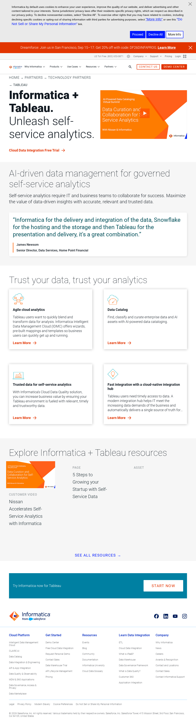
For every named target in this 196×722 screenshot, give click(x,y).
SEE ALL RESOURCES (98, 555)
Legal (11, 704)
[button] (30, 501)
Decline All (156, 34)
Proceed (137, 34)
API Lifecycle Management (59, 671)
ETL (121, 642)
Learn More (167, 47)
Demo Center (52, 642)
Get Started (53, 635)
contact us (148, 66)
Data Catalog (15, 656)
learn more (22, 343)
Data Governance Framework (133, 665)
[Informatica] (15, 67)
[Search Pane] (130, 67)
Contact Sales (53, 659)
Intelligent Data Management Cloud (23, 644)
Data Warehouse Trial (56, 665)
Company (138, 56)
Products (54, 66)
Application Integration (130, 682)
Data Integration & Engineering (24, 662)
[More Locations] (128, 56)
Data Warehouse (127, 659)
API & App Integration (20, 668)
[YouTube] (175, 616)
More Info (174, 34)
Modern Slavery (42, 704)
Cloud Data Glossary (92, 671)
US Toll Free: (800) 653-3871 (108, 56)
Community (88, 654)
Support (154, 56)
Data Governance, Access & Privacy (22, 686)
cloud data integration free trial (34, 150)
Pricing (168, 56)
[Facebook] (156, 616)
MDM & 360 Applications (21, 679)
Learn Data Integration (134, 635)
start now (163, 585)
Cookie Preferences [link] (63, 704)
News (158, 648)
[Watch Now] (143, 114)
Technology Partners (69, 77)
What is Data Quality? (129, 671)
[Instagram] (184, 616)
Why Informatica (33, 66)
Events (85, 642)
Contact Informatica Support (170, 677)
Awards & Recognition (167, 659)
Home (14, 77)
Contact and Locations (167, 665)
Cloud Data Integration (130, 648)
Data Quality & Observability (23, 674)
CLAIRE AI (14, 651)
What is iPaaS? (126, 654)
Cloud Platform (19, 635)
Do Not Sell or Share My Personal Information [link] (99, 704)
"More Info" (154, 19)
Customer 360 (126, 677)
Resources (91, 66)
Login (178, 56)
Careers (159, 654)
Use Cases (72, 66)
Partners (109, 66)
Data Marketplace (17, 693)
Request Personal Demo (58, 654)
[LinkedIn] (165, 616)
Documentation (90, 659)
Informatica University (93, 665)
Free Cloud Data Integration (60, 648)
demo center (174, 66)
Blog (84, 648)
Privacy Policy (24, 704)
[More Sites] (184, 56)
